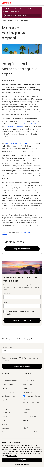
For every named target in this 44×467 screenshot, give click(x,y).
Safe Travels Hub (7, 384)
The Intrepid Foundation (31, 416)
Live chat (5, 416)
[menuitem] (6, 2)
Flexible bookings (8, 392)
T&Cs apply (6, 361)
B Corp (25, 412)
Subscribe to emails (22, 366)
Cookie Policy (12, 455)
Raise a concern (7, 432)
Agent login (6, 400)
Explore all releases (22, 249)
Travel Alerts (6, 388)
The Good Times (28, 381)
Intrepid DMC (27, 384)
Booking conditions (8, 396)
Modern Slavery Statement (32, 432)
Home (4, 20)
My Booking (6, 377)
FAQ (3, 420)
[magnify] (34, 3)
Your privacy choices (32, 396)
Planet (25, 424)
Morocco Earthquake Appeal (16, 143)
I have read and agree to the (21, 312)
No (32, 339)
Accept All (22, 460)
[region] (22, 157)
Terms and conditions (31, 287)
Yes (25, 339)
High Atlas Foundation (14, 126)
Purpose (26, 409)
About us (26, 377)
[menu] (39, 2)
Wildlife (25, 428)
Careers (25, 388)
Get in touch (6, 412)
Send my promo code (22, 320)
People (25, 420)
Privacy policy (27, 392)
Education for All (29, 124)
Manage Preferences (22, 464)
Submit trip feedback (9, 381)
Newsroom (5, 428)
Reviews (4, 424)
